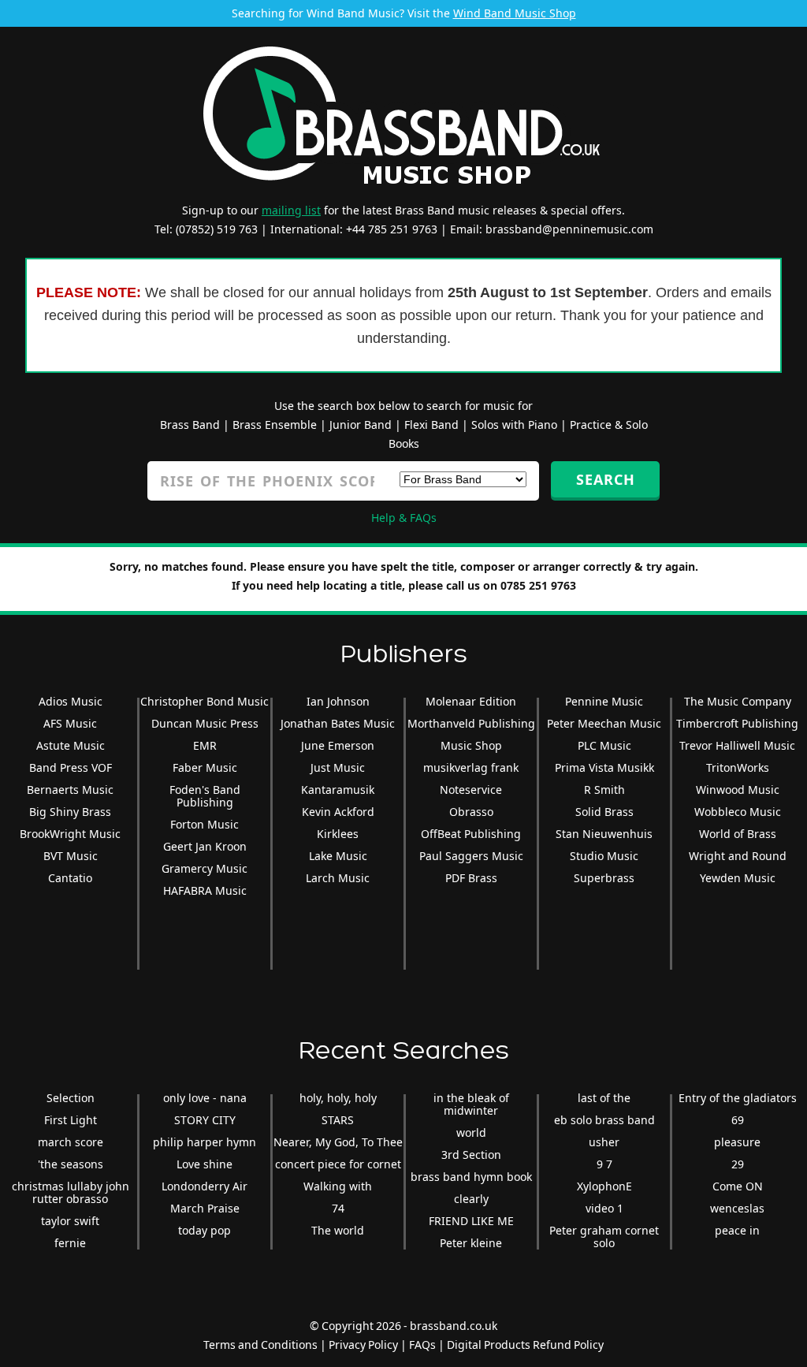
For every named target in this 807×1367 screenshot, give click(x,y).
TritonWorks (737, 767)
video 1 (604, 1208)
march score (70, 1141)
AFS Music (70, 723)
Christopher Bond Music (204, 701)
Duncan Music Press (204, 723)
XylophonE (604, 1186)
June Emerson (337, 745)
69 (737, 1119)
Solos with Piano (514, 424)
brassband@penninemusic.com (569, 229)
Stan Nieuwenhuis (604, 833)
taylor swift (70, 1220)
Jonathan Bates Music (338, 723)
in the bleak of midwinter (471, 1104)
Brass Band (190, 424)
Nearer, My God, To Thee (338, 1141)
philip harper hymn (204, 1141)
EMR (205, 745)
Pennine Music (604, 701)
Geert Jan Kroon (205, 846)
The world (337, 1230)
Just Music (338, 767)
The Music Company (737, 701)
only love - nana (205, 1097)
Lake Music (338, 855)
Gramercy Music (204, 868)
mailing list (291, 210)
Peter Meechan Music (604, 723)
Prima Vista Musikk (604, 767)
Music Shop (471, 745)
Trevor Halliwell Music (737, 745)
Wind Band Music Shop (514, 13)
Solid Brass (604, 811)
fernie (70, 1242)
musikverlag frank (471, 767)
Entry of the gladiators (738, 1097)
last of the (604, 1097)
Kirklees (338, 833)
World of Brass (737, 833)
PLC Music (604, 745)
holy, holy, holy (338, 1097)
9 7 (604, 1164)
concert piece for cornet (338, 1164)
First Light (70, 1119)
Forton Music (204, 824)
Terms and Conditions (260, 1344)
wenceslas (737, 1208)
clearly (471, 1198)
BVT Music (70, 855)
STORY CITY (205, 1119)
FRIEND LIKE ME (471, 1220)
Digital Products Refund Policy (525, 1344)
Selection (70, 1097)
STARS (338, 1119)
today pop (204, 1230)
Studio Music (604, 855)
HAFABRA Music (205, 890)
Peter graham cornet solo (604, 1236)
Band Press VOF (70, 767)
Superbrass (604, 877)
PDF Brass (471, 877)
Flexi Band (431, 424)
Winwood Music (737, 789)
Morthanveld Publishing (471, 723)
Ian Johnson (338, 701)
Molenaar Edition (471, 701)
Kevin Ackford (338, 811)
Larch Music (338, 877)
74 (338, 1208)
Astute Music (70, 745)
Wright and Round (738, 855)
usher (604, 1141)
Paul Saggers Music (471, 855)
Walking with (337, 1186)
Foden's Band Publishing (204, 796)
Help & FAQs (404, 517)
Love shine (204, 1164)
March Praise (205, 1208)
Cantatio (70, 877)
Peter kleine (471, 1242)
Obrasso (471, 811)
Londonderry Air (204, 1186)
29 (737, 1164)
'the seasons (70, 1164)
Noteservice (471, 789)
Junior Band (360, 424)
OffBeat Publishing (471, 833)
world (471, 1132)
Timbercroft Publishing (737, 723)
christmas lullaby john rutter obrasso (70, 1192)
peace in (737, 1230)
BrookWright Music (70, 833)
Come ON (737, 1186)
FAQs (422, 1344)
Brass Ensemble (274, 424)
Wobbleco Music (737, 811)
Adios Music (70, 701)
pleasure (737, 1141)
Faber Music (205, 767)
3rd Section (471, 1154)
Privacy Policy (363, 1344)
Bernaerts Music (70, 789)
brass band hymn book (471, 1176)
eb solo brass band (604, 1119)
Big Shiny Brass (70, 811)
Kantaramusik (337, 789)
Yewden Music (737, 877)
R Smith (604, 789)
